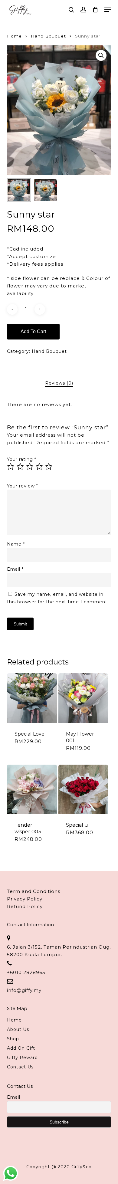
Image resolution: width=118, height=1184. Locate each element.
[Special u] (83, 790)
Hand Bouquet (48, 36)
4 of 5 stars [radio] (40, 466)
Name (16, 544)
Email (15, 569)
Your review (22, 486)
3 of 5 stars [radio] (30, 466)
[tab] (59, 383)
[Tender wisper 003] (32, 790)
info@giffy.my (24, 990)
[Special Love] (32, 698)
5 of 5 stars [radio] (49, 466)
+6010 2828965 (26, 972)
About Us (18, 1029)
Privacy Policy (24, 899)
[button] (107, 10)
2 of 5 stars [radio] (21, 466)
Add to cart (33, 331)
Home (14, 36)
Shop (13, 1038)
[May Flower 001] (83, 698)
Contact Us (20, 1067)
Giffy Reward (22, 1057)
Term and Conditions (33, 891)
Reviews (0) (59, 383)
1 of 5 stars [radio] (11, 466)
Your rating (21, 459)
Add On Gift (21, 1048)
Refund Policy (25, 906)
